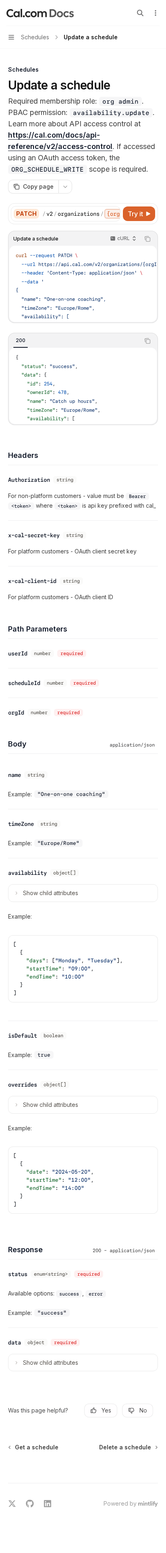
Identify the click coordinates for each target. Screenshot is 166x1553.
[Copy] (113, 213)
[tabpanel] (83, 386)
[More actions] (155, 13)
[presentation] (81, 214)
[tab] (20, 340)
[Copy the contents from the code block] (147, 239)
